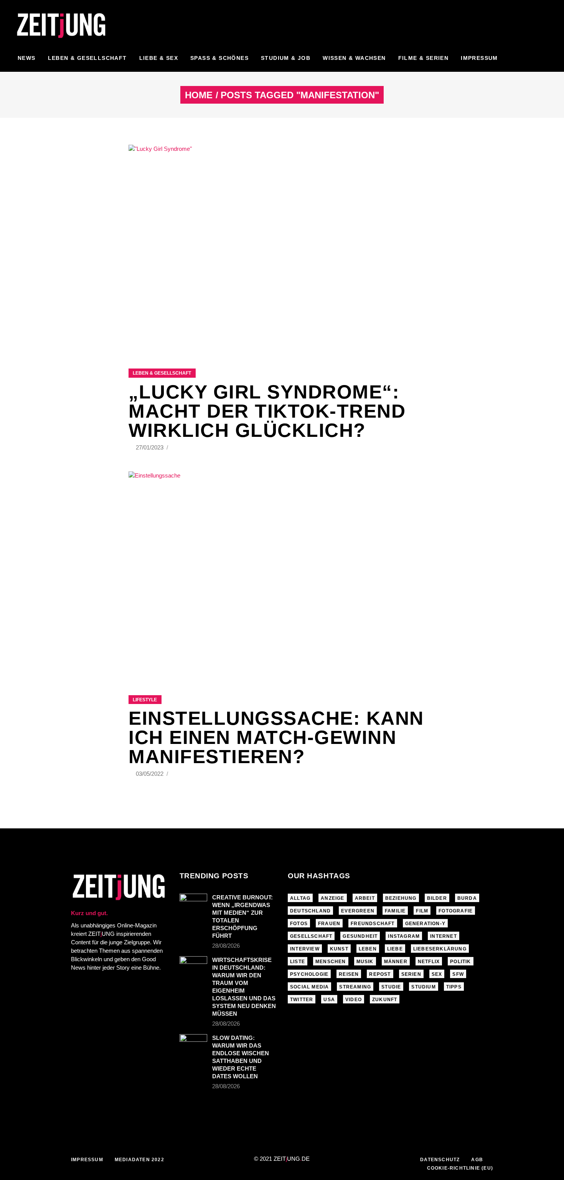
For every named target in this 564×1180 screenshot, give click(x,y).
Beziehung (401, 898)
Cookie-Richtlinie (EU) (460, 1168)
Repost (380, 974)
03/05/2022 (150, 773)
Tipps (454, 987)
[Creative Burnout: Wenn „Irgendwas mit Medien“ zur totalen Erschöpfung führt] (193, 903)
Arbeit (365, 898)
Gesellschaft (311, 936)
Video (353, 999)
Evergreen (357, 911)
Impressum (87, 1159)
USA (329, 999)
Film (422, 911)
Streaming (355, 987)
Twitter (301, 999)
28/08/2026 (226, 945)
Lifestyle (145, 699)
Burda (467, 898)
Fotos (299, 923)
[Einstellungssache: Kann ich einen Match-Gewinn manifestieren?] (282, 573)
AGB (477, 1159)
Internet (443, 936)
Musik (365, 961)
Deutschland (310, 911)
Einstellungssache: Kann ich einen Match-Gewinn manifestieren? (276, 737)
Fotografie (456, 911)
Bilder (437, 898)
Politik (460, 961)
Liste (297, 961)
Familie (395, 911)
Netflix (429, 961)
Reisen (349, 974)
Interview (305, 949)
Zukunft (384, 999)
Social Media (309, 987)
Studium (423, 987)
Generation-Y (425, 923)
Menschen (330, 961)
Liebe (395, 949)
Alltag (300, 898)
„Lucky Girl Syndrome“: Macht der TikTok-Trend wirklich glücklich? (267, 411)
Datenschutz (440, 1159)
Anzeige (332, 898)
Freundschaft (372, 923)
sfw (458, 974)
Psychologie (309, 974)
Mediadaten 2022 (139, 1159)
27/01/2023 (150, 447)
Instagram (404, 936)
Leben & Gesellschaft (162, 373)
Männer (395, 961)
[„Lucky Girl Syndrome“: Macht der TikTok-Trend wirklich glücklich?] (282, 247)
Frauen (329, 923)
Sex (437, 974)
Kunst (339, 949)
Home (199, 95)
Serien (411, 974)
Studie (391, 987)
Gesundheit (360, 936)
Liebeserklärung (440, 949)
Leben (368, 949)
